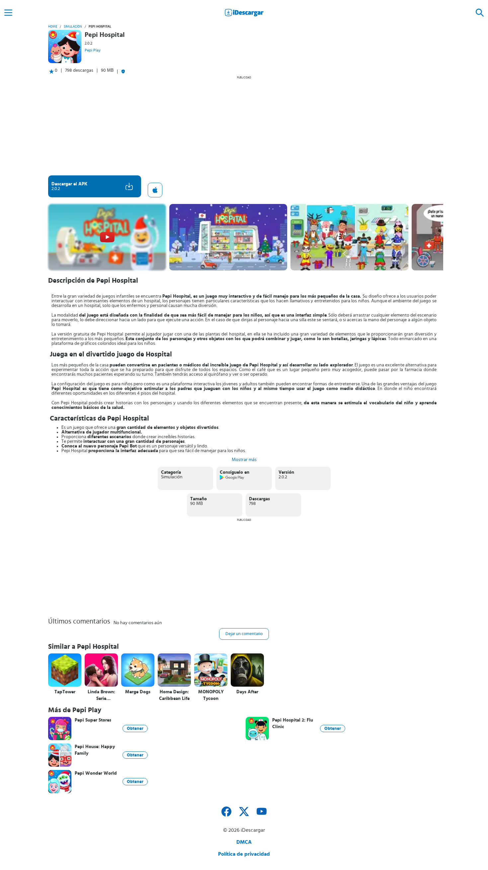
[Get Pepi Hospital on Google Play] (232, 478)
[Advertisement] (244, 125)
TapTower (64, 692)
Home (52, 26)
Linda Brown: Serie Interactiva (101, 695)
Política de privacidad (244, 854)
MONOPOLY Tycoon (211, 695)
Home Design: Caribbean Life (174, 695)
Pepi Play (93, 50)
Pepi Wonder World (96, 773)
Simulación (73, 26)
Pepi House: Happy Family (95, 750)
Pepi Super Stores (93, 720)
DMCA (244, 842)
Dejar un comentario (244, 634)
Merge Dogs (137, 692)
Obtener (135, 728)
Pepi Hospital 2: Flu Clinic (292, 723)
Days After (247, 692)
